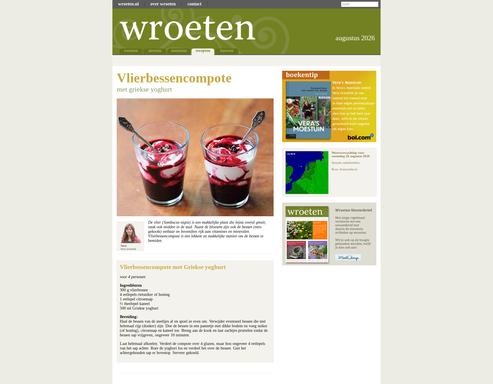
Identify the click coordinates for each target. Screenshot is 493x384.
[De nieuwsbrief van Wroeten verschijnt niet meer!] (329, 263)
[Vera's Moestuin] (329, 140)
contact (194, 3)
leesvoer (227, 50)
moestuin (179, 50)
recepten (203, 50)
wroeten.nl (128, 3)
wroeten (131, 50)
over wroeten (163, 3)
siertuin (154, 50)
